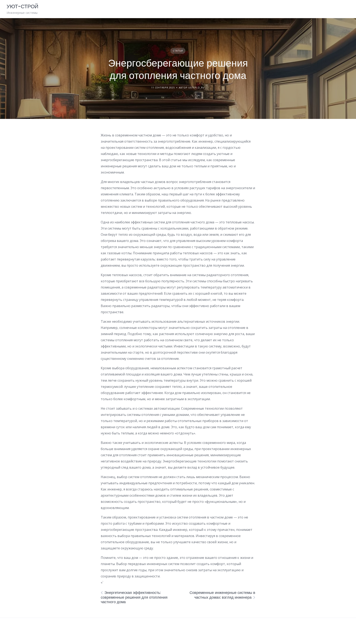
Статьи (178, 50)
